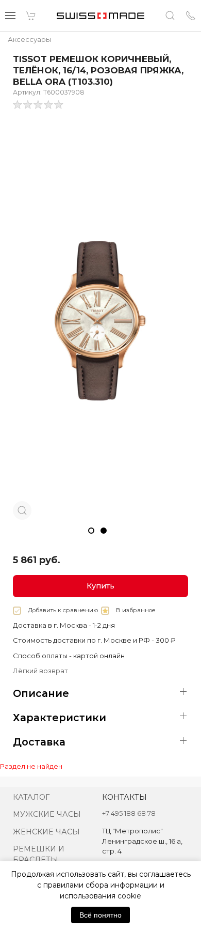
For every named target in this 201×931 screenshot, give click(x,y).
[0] (18, 104)
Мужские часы (47, 814)
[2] (39, 104)
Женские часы (46, 831)
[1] (28, 104)
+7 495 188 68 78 (129, 813)
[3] (49, 104)
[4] (59, 104)
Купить (100, 586)
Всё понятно (100, 915)
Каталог (31, 797)
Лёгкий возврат (40, 670)
